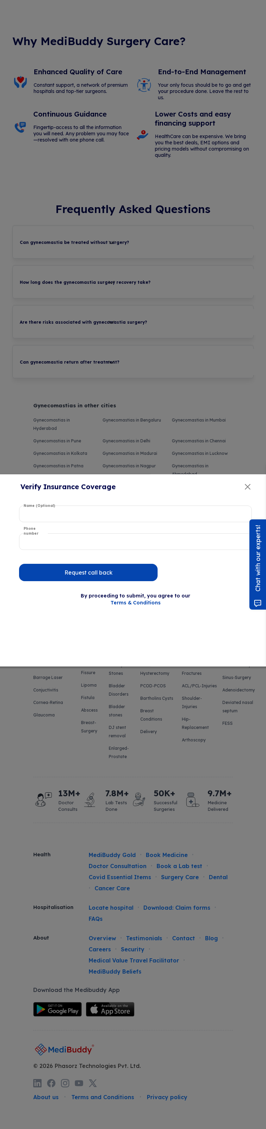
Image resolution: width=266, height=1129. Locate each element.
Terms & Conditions (135, 603)
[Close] (247, 486)
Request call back (88, 572)
